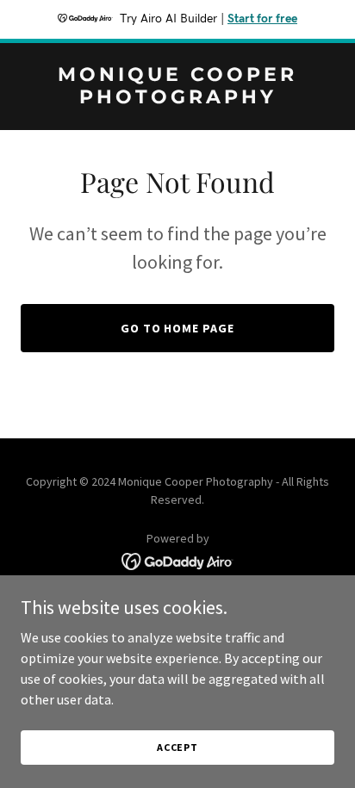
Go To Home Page (178, 328)
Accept (177, 747)
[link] (177, 98)
